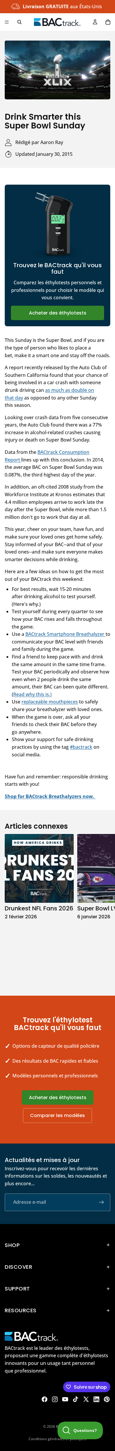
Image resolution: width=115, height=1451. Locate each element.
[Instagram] (54, 1399)
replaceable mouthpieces (50, 701)
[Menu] (7, 22)
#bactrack (81, 747)
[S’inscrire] (101, 1202)
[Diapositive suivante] (103, 908)
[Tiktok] (75, 1399)
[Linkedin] (96, 1399)
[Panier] (107, 22)
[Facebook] (44, 1399)
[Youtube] (65, 1399)
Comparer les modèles (57, 1115)
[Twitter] (86, 1399)
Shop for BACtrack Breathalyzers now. (50, 796)
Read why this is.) (32, 694)
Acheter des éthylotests (57, 313)
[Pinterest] (106, 1399)
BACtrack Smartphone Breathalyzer (65, 634)
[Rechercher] (19, 22)
